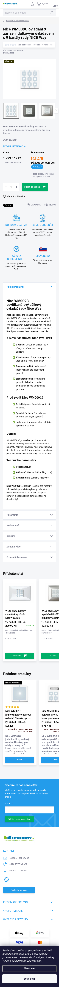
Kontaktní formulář (19, 890)
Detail (19, 760)
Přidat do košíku (32, 187)
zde (39, 960)
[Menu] (55, 4)
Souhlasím (30, 978)
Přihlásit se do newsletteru (19, 819)
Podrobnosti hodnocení (43, 45)
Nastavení (29, 968)
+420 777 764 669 (18, 864)
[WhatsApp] (6, 879)
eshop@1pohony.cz (19, 858)
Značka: (8, 53)
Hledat (52, 13)
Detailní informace (13, 146)
